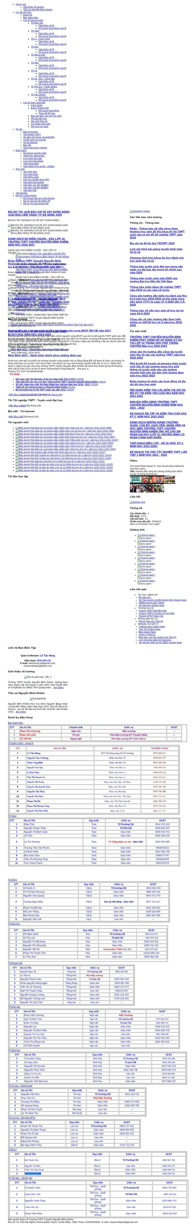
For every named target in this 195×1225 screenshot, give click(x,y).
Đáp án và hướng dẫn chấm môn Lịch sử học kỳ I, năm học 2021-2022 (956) (74, 431)
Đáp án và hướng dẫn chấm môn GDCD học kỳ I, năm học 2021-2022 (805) (74, 443)
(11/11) (45, 387)
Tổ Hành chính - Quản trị (20, 743)
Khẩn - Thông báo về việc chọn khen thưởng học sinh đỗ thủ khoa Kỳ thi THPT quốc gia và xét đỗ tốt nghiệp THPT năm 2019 (157, 233)
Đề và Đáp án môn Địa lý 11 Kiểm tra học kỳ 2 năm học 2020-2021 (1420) (73, 458)
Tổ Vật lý (12, 879)
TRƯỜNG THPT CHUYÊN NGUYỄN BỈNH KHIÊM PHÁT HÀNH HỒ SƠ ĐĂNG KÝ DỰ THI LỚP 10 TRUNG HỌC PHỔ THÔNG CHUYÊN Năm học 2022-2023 (156, 341)
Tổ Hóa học (14, 923)
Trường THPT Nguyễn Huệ (153, 610)
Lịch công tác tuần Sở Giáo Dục (155, 640)
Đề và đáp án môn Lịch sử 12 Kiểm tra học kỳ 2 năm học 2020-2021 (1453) (74, 467)
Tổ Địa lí (12, 1149)
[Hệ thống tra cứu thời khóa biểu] (18, 303)
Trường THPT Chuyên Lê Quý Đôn (157, 613)
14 (29, 394)
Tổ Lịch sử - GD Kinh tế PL (21, 1117)
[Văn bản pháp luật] (47, 298)
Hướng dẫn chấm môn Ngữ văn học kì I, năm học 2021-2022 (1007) (70, 452)
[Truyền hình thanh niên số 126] (158, 483)
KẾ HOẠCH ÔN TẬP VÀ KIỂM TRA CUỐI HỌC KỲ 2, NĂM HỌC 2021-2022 (158, 415)
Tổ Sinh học (14, 1050)
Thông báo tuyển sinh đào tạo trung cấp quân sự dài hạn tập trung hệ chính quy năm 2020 (156, 269)
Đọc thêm (59, 687)
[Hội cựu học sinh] (46, 294)
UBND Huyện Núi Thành (151, 602)
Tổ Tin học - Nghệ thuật (20, 1086)
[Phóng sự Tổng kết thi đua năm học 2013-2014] (170, 483)
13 (27, 394)
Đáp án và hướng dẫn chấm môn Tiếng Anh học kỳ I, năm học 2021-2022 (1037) (76, 440)
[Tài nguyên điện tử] (20, 307)
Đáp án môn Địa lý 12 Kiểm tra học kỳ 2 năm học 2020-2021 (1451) (70, 461)
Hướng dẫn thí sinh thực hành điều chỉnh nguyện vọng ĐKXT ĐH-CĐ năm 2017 (59, 330)
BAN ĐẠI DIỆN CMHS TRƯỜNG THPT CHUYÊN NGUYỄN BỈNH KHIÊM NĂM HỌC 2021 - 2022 (156, 404)
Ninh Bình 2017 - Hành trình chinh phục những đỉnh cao (44, 355)
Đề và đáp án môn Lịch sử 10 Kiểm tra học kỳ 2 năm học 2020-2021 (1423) (74, 464)
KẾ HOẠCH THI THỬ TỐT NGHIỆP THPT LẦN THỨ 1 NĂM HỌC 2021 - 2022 (158, 453)
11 (22, 394)
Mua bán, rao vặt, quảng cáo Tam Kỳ (157, 637)
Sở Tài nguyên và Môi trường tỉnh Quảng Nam (162, 600)
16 (35, 394)
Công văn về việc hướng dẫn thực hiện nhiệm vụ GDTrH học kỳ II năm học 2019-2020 (156, 322)
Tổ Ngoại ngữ (15, 963)
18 (40, 394)
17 (37, 394)
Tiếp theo (52, 394)
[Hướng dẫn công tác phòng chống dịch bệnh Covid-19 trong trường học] (135, 483)
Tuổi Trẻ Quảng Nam (149, 629)
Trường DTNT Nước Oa (151, 616)
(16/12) (61, 381)
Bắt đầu (13, 394)
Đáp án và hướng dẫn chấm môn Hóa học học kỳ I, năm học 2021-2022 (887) (75, 437)
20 (45, 394)
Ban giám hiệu (15, 723)
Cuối (59, 394)
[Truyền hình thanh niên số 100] (147, 491)
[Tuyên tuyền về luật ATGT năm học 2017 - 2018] (147, 483)
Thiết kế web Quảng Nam (152, 626)
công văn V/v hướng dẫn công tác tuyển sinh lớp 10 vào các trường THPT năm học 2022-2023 (157, 354)
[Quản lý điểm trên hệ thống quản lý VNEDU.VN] (48, 307)
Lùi (19, 394)
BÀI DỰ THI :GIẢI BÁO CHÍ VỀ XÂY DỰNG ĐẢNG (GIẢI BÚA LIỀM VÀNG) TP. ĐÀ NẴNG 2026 (39, 213)
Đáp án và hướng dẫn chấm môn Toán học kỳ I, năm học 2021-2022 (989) (73, 428)
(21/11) (57, 384)
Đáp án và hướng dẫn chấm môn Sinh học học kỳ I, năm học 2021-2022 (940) (75, 449)
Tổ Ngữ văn (14, 1007)
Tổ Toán (12, 816)
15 (32, 394)
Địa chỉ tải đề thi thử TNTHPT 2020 (152, 243)
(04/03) (50, 379)
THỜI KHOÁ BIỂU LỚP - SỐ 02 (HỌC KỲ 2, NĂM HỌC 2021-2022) (157, 445)
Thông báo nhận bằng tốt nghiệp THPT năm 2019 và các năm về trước (155, 288)
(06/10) (45, 389)
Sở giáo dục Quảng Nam (151, 605)
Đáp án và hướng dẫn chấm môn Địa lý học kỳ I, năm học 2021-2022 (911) (73, 434)
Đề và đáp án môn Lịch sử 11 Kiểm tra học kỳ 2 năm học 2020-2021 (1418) (74, 470)
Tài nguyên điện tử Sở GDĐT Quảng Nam (160, 642)
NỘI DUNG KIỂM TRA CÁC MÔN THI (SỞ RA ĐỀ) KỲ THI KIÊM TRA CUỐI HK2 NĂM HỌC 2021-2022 (158, 393)
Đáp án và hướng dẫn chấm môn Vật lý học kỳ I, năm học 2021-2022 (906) (73, 446)
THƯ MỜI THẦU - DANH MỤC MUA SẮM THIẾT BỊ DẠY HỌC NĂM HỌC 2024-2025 (37, 333)
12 (24, 394)
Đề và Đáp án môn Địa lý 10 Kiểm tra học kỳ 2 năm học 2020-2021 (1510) (73, 455)
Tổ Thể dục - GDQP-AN (20, 1178)
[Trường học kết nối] (48, 303)
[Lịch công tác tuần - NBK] (20, 298)
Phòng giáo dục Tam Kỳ (151, 621)
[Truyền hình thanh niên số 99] (158, 491)
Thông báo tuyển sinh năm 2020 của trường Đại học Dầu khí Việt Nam (153, 280)
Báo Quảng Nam (147, 632)
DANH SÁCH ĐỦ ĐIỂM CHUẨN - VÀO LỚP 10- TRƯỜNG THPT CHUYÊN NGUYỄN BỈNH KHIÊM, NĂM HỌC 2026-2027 (38, 241)
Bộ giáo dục (145, 597)
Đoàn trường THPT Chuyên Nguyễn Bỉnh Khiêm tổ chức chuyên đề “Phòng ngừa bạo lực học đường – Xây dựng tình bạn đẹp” (43, 283)
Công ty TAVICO (147, 634)
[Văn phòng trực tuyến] (21, 294)
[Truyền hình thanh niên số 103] (135, 491)
